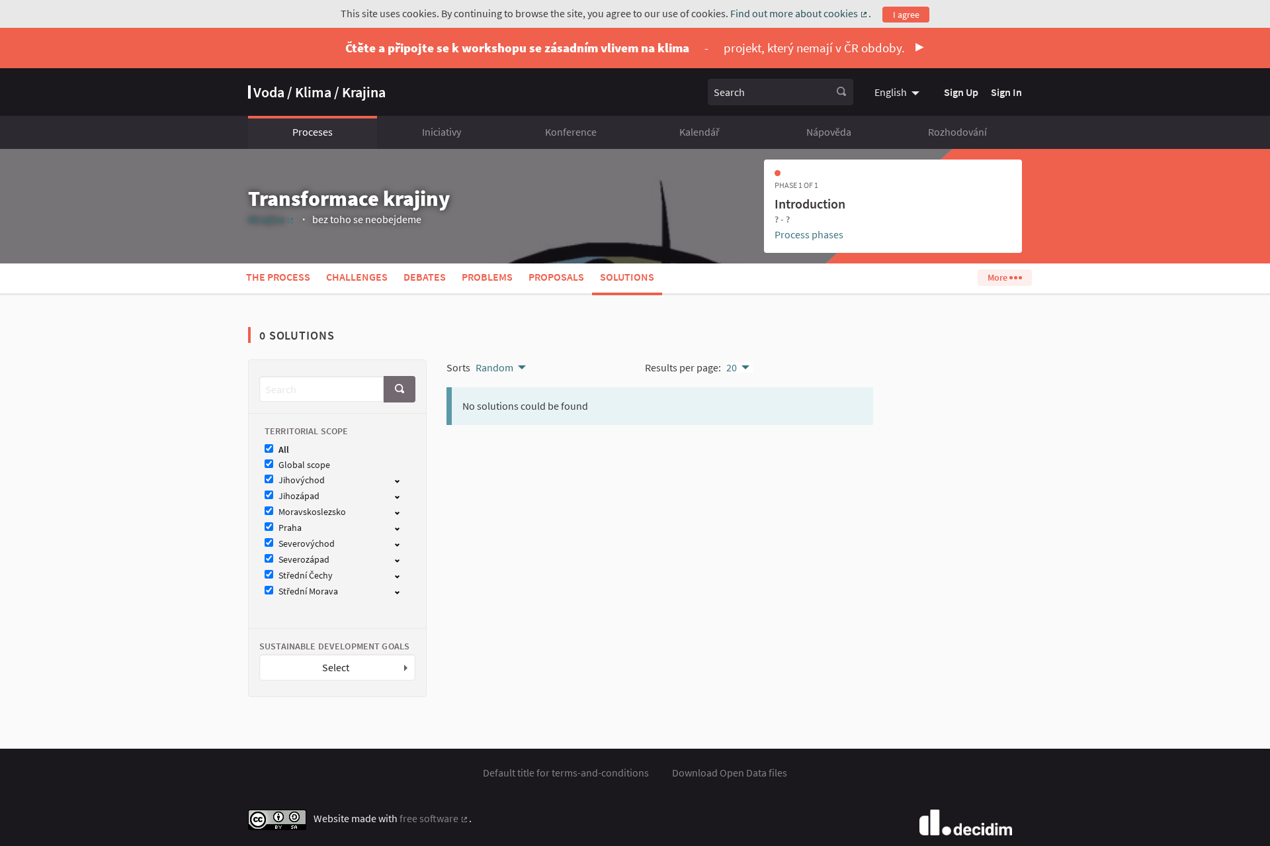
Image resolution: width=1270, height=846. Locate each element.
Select (335, 667)
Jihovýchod (301, 480)
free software (434, 818)
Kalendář (699, 131)
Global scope (304, 465)
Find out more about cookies (799, 13)
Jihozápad (298, 496)
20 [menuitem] (731, 367)
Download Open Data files (729, 772)
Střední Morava (308, 591)
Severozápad (303, 559)
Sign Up (961, 92)
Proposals (556, 276)
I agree (906, 15)
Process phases (809, 234)
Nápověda (828, 131)
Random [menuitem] (494, 367)
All (283, 449)
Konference (571, 131)
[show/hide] (402, 480)
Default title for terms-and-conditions (566, 772)
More (998, 277)
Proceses (312, 131)
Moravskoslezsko (312, 512)
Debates (424, 276)
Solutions (627, 276)
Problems (487, 276)
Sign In (1006, 92)
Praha (290, 528)
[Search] (841, 92)
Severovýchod (306, 543)
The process (278, 276)
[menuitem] (898, 92)
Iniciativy (441, 131)
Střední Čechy (305, 575)
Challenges (357, 276)
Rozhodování (957, 131)
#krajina (271, 219)
